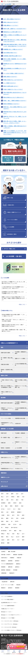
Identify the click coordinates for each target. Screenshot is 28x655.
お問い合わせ (4, 486)
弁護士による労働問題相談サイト (9, 343)
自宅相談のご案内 (11, 234)
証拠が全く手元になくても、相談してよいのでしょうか (14, 117)
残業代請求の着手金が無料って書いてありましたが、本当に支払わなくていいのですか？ (14, 45)
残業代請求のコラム (6, 457)
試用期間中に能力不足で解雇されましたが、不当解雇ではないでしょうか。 (13, 292)
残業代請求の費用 (5, 352)
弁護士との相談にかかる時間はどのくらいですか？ (14, 35)
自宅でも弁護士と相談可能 (20, 380)
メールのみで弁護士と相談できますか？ (13, 73)
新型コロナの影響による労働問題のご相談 (6, 386)
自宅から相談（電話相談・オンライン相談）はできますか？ (14, 59)
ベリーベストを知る (6, 414)
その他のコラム (19, 468)
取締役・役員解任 (5, 448)
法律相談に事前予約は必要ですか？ (12, 56)
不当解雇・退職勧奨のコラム (20, 457)
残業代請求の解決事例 (6, 403)
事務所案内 (4, 473)
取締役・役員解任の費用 (6, 370)
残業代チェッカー (5, 477)
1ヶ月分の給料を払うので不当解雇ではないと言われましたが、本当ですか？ (13, 287)
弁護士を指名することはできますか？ (13, 80)
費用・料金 (10, 198)
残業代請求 (4, 433)
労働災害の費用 (5, 364)
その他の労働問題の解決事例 (20, 408)
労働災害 (3, 443)
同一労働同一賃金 (5, 437)
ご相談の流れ (10, 205)
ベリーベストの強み (12, 219)
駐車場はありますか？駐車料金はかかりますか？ (14, 64)
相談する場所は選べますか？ (10, 86)
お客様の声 (18, 423)
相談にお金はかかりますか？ (10, 22)
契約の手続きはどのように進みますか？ (13, 97)
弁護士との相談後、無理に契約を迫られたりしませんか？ (14, 127)
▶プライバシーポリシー (6, 643)
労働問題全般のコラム (6, 468)
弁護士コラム (4, 452)
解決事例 (3, 397)
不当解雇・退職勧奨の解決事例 (20, 402)
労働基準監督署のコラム (6, 463)
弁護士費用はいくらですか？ (10, 25)
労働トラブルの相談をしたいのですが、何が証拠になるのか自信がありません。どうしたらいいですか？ (14, 132)
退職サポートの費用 (20, 358)
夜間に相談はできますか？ (10, 76)
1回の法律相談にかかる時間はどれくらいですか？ (14, 69)
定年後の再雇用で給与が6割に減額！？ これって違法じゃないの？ (13, 315)
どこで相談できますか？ (9, 83)
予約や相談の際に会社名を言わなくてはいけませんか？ (14, 93)
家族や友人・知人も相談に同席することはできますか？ (14, 107)
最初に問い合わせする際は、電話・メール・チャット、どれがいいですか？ (14, 122)
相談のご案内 (4, 375)
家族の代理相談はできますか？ (11, 104)
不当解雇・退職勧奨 (20, 433)
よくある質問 (10, 227)
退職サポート (18, 437)
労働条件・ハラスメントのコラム (20, 463)
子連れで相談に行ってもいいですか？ (13, 89)
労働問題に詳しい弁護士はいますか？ (13, 49)
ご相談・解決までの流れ (6, 380)
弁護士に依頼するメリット (14, 212)
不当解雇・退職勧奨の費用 (20, 352)
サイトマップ (4, 482)
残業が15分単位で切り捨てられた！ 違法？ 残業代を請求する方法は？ (13, 325)
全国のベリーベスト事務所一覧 (20, 386)
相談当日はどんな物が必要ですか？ (12, 32)
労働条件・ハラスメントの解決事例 (6, 408)
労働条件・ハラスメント (20, 442)
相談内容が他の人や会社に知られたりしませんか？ (14, 112)
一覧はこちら (21, 304)
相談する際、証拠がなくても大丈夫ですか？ (14, 28)
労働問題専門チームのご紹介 (6, 423)
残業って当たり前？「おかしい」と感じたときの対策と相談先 (13, 320)
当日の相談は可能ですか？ (10, 52)
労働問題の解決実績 (20, 418)
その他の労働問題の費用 (20, 364)
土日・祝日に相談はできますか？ (12, 19)
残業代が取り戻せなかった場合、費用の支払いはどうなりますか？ (14, 40)
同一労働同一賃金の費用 (6, 358)
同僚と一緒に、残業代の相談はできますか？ (14, 100)
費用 (2, 347)
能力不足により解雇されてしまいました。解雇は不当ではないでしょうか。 (13, 282)
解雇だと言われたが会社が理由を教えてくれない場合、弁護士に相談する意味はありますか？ (13, 298)
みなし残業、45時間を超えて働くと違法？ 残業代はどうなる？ (13, 330)
